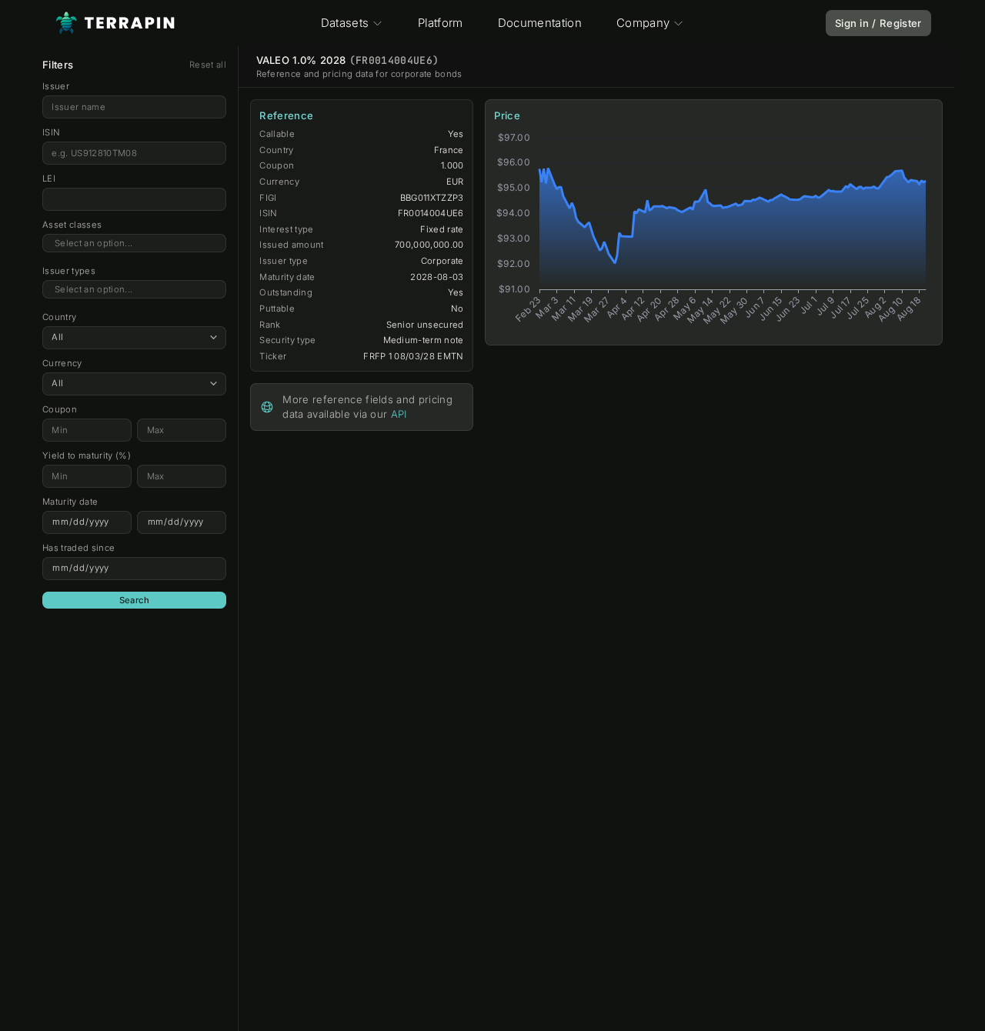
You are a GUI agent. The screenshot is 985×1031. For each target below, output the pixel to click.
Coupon (59, 409)
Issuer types (68, 270)
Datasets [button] (345, 22)
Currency (62, 363)
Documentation (540, 22)
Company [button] (642, 22)
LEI (48, 178)
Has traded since (78, 547)
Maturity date (70, 501)
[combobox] (134, 243)
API (399, 414)
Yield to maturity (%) (86, 455)
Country (59, 317)
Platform (440, 22)
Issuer (55, 86)
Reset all (207, 64)
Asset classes (72, 224)
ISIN (51, 132)
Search (134, 600)
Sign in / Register (878, 23)
